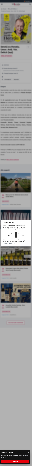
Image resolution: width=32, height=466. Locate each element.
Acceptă (15, 461)
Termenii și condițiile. (9, 243)
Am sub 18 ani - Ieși (22, 235)
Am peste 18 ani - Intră (9, 235)
